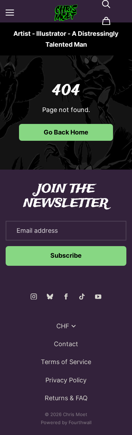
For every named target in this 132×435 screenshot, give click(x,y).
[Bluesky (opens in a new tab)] (50, 296)
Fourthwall (80, 422)
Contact (66, 344)
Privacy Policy (66, 380)
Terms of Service (66, 361)
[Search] (106, 4)
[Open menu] (10, 12)
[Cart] (106, 21)
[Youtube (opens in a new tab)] (98, 296)
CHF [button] (62, 326)
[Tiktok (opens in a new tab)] (82, 296)
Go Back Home (66, 132)
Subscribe (66, 255)
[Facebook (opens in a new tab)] (66, 296)
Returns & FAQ (66, 398)
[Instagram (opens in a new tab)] (34, 296)
